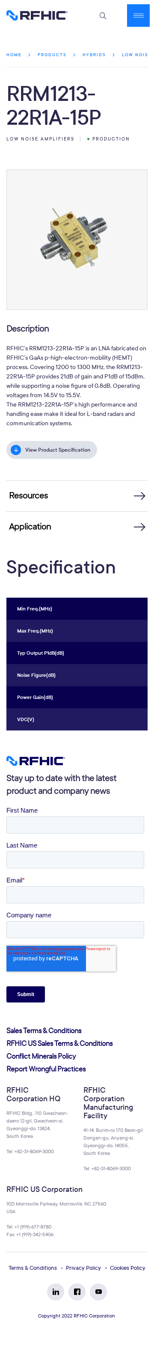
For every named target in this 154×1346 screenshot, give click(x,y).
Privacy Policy (83, 1268)
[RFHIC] (37, 15)
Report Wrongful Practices (46, 1069)
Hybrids (94, 54)
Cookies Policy (127, 1268)
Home (14, 54)
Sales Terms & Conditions (43, 1030)
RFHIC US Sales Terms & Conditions (59, 1043)
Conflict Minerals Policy (41, 1056)
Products (52, 54)
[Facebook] (77, 1291)
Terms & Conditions (33, 1268)
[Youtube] (98, 1291)
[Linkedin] (55, 1291)
